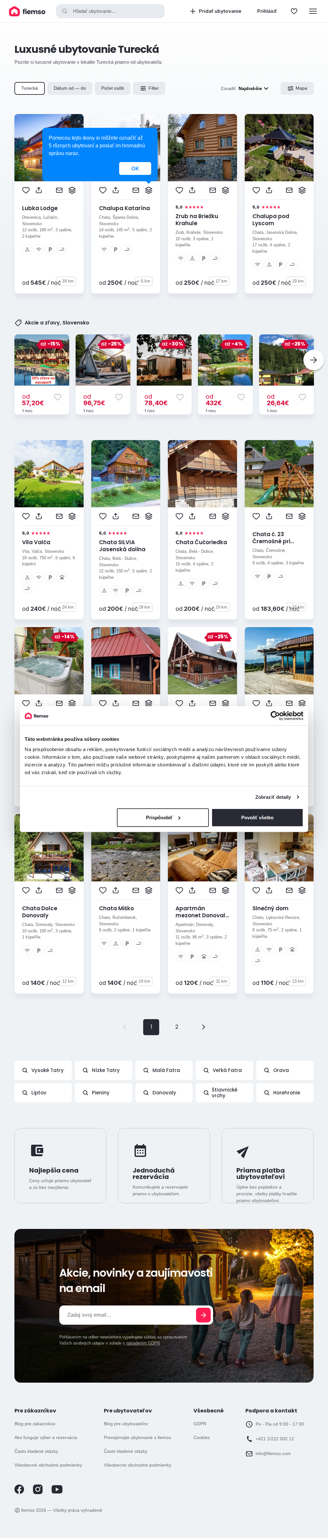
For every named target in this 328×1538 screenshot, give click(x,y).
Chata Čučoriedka (201, 542)
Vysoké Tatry (47, 1070)
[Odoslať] (203, 1315)
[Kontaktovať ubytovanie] (59, 190)
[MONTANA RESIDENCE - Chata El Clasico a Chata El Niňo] (279, 660)
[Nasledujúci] (313, 360)
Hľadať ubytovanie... (94, 11)
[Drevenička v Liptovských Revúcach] (125, 660)
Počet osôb (112, 88)
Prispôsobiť (159, 817)
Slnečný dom (270, 908)
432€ (214, 400)
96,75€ (94, 400)
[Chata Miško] (125, 847)
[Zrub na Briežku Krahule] (202, 147)
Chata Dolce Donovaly (39, 911)
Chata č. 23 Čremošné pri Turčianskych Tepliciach (271, 544)
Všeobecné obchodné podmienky (48, 1465)
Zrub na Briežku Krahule (197, 219)
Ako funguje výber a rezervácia (45, 1437)
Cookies (201, 1437)
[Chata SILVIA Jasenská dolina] (125, 473)
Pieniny (101, 1092)
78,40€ (156, 400)
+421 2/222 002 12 (275, 1438)
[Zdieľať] (39, 190)
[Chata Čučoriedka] (202, 473)
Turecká (29, 88)
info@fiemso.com (273, 1453)
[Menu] (313, 11)
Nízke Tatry (106, 1070)
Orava (281, 1070)
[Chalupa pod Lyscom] (279, 147)
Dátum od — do (70, 88)
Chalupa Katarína (124, 208)
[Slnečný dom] (279, 847)
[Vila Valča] (49, 473)
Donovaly (164, 1092)
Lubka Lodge (40, 208)
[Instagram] (38, 1492)
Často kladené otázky (36, 1451)
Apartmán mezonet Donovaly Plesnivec (202, 915)
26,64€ (278, 400)
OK (135, 168)
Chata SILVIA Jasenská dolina (122, 545)
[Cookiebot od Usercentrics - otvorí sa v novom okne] (275, 716)
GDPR (199, 1423)
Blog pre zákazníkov (34, 1423)
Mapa (301, 88)
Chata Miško (116, 908)
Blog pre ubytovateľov (126, 1423)
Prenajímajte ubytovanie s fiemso (137, 1437)
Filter (154, 88)
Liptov (38, 1092)
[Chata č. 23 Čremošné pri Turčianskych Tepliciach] (279, 473)
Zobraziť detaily (273, 797)
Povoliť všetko (257, 817)
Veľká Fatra (227, 1070)
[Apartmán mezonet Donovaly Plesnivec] (202, 847)
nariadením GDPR (143, 1343)
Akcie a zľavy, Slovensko (57, 322)
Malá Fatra (166, 1070)
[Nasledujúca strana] (202, 1027)
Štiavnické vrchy (224, 1092)
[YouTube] (57, 1492)
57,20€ (33, 400)
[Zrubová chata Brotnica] (202, 660)
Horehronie (286, 1092)
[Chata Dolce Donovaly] (49, 847)
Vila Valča (36, 542)
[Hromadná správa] (72, 190)
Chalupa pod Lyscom (270, 219)
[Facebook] (19, 1492)
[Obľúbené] (294, 11)
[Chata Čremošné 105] (49, 660)
